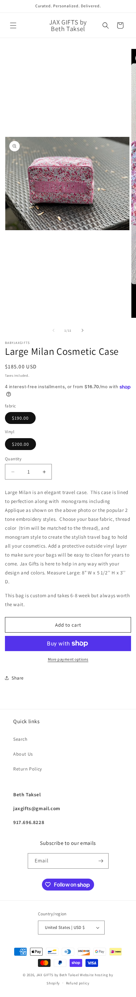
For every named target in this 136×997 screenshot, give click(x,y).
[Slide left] (53, 330)
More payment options (68, 659)
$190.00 (20, 418)
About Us (23, 754)
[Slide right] (82, 330)
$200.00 (20, 444)
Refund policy (77, 983)
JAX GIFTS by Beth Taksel (57, 975)
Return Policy (27, 769)
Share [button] (18, 678)
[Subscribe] (101, 861)
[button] (13, 25)
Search (20, 739)
